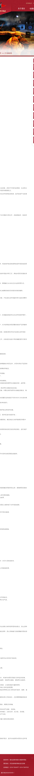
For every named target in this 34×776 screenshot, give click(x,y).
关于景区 (21, 8)
